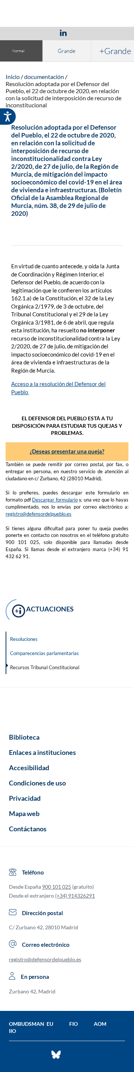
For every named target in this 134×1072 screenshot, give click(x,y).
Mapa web (24, 813)
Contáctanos (28, 829)
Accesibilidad (29, 767)
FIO (73, 1024)
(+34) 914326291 (75, 895)
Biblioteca (24, 737)
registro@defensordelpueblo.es (38, 514)
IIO (12, 1031)
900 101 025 (56, 886)
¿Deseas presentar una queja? (67, 451)
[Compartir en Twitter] (41, 32)
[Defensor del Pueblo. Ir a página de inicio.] (67, 14)
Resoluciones (24, 639)
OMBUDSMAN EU (31, 1024)
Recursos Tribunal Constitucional (44, 667)
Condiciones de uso (37, 783)
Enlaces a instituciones (42, 752)
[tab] (20, 33)
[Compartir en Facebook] (20, 32)
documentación (44, 76)
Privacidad (25, 798)
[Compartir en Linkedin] (63, 32)
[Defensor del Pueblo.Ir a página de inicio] (67, 707)
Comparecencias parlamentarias (44, 653)
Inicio (13, 76)
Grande (67, 50)
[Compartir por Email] (85, 32)
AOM (100, 1024)
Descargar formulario (55, 500)
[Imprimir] (108, 32)
